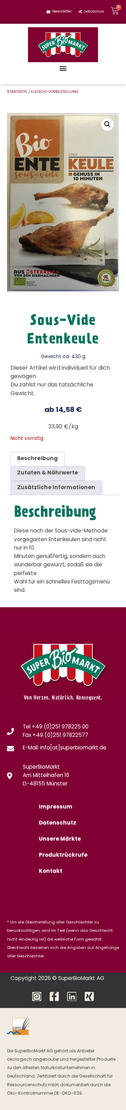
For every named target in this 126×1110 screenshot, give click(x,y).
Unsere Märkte (60, 839)
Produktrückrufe (63, 855)
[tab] (37, 459)
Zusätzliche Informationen (56, 488)
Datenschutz (57, 823)
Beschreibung (37, 459)
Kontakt (50, 871)
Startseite (17, 92)
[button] (63, 68)
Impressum (55, 807)
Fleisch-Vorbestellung (54, 92)
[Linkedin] (71, 996)
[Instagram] (36, 996)
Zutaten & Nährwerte (47, 473)
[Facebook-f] (54, 996)
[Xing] (89, 996)
